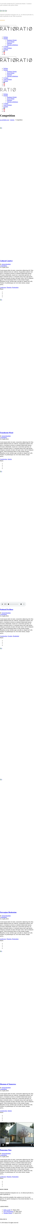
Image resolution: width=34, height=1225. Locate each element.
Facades (10, 636)
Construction (3, 459)
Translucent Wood (6, 433)
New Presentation (8, 1211)
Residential (16, 636)
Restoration (15, 287)
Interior (10, 459)
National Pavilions (6, 609)
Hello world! (7, 1210)
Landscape (3, 287)
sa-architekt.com (4, 120)
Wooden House (7, 1213)
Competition (3, 266)
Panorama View (6, 1150)
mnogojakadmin (6, 264)
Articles (12, 120)
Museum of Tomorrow (8, 1084)
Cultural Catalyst (6, 261)
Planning (9, 287)
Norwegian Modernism (8, 912)
